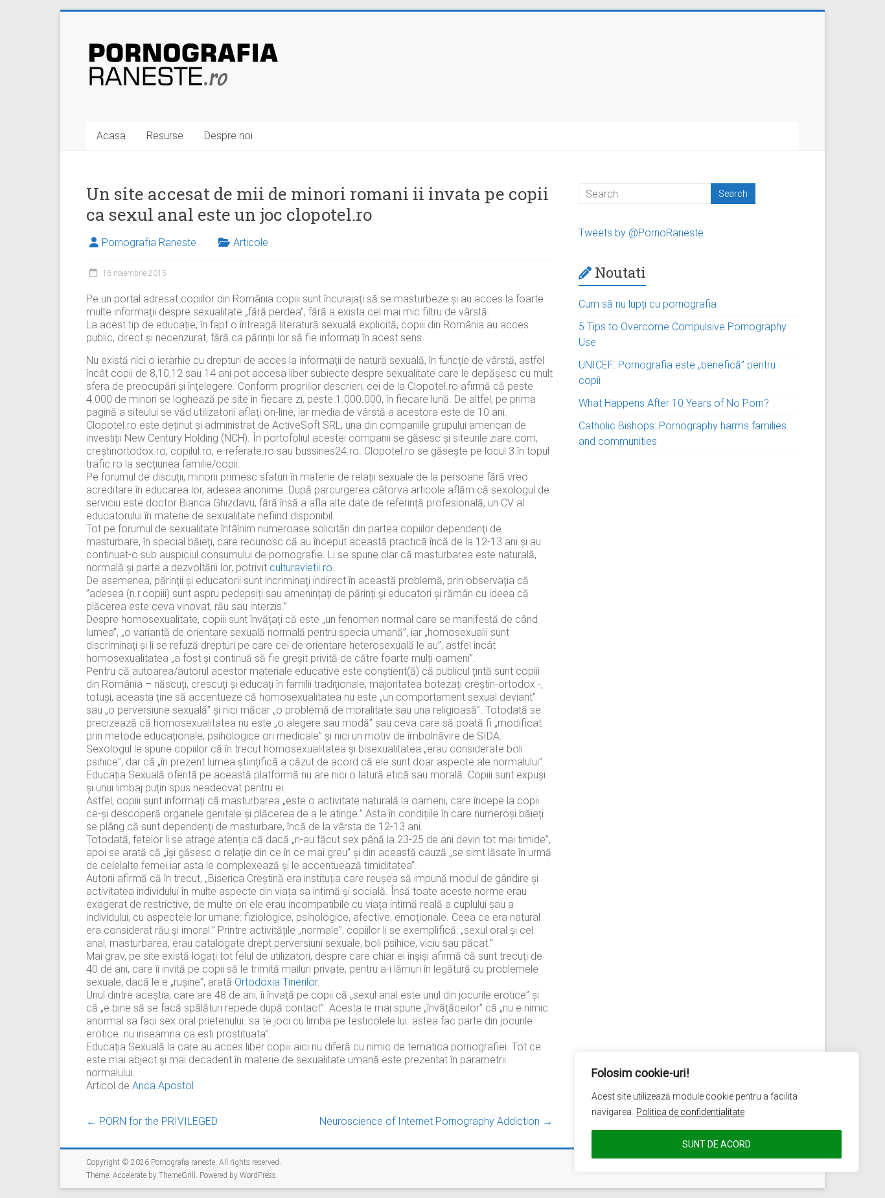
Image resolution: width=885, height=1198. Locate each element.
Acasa (111, 136)
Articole (250, 242)
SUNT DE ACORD (716, 1144)
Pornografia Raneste (149, 242)
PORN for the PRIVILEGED (152, 1121)
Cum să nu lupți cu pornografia (648, 304)
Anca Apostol (163, 1085)
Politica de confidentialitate (690, 1112)
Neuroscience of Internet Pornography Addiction (436, 1121)
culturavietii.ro (301, 567)
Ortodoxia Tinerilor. (277, 982)
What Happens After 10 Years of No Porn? (674, 403)
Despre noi (228, 136)
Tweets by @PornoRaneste (641, 233)
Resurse (164, 136)
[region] (716, 1112)
